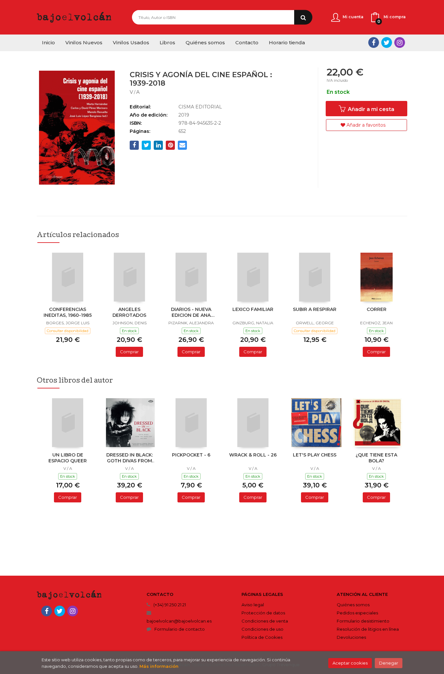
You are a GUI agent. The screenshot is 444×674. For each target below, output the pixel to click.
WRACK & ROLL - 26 (253, 455)
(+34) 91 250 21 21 (169, 604)
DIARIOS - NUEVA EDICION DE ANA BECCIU (191, 312)
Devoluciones (351, 637)
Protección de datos (263, 612)
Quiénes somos (353, 604)
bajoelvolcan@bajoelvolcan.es (179, 621)
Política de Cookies (262, 637)
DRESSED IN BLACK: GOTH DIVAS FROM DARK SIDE (129, 458)
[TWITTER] (386, 42)
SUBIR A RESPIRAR (314, 309)
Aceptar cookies (350, 663)
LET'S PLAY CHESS (314, 455)
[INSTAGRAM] (399, 42)
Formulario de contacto (179, 629)
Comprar (129, 351)
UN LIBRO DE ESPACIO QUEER (67, 458)
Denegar (388, 663)
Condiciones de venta (265, 621)
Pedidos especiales (357, 612)
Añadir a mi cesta (370, 109)
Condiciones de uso (262, 629)
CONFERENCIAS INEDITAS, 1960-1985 (68, 312)
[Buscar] (303, 17)
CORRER (376, 309)
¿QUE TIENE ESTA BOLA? (376, 458)
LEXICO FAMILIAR (252, 309)
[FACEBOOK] (373, 42)
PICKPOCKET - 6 (191, 455)
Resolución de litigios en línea (368, 629)
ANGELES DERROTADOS (129, 312)
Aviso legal (253, 604)
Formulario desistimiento (363, 621)
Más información (158, 666)
